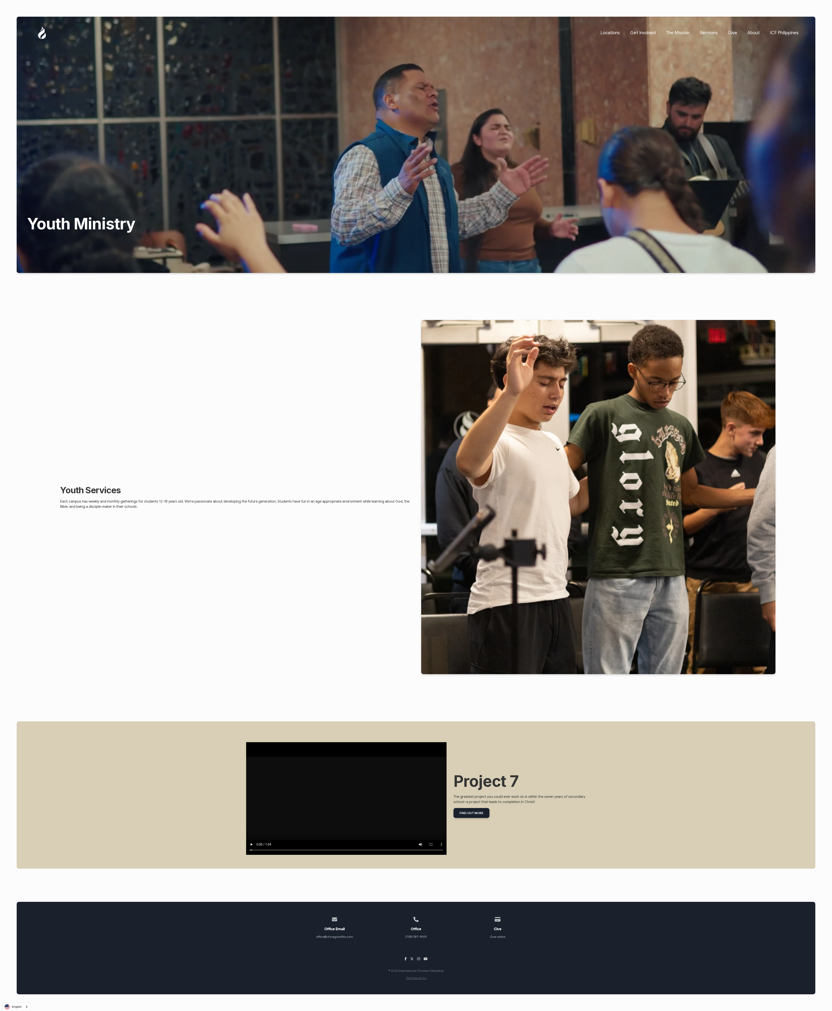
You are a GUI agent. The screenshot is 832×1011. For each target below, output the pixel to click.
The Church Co (416, 978)
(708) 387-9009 (416, 937)
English (17, 1007)
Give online (497, 937)
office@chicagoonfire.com (334, 937)
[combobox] (16, 1007)
